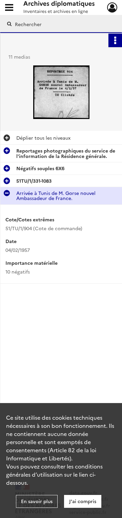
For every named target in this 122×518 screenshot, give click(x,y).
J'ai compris (82, 501)
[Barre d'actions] (115, 40)
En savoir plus (37, 501)
